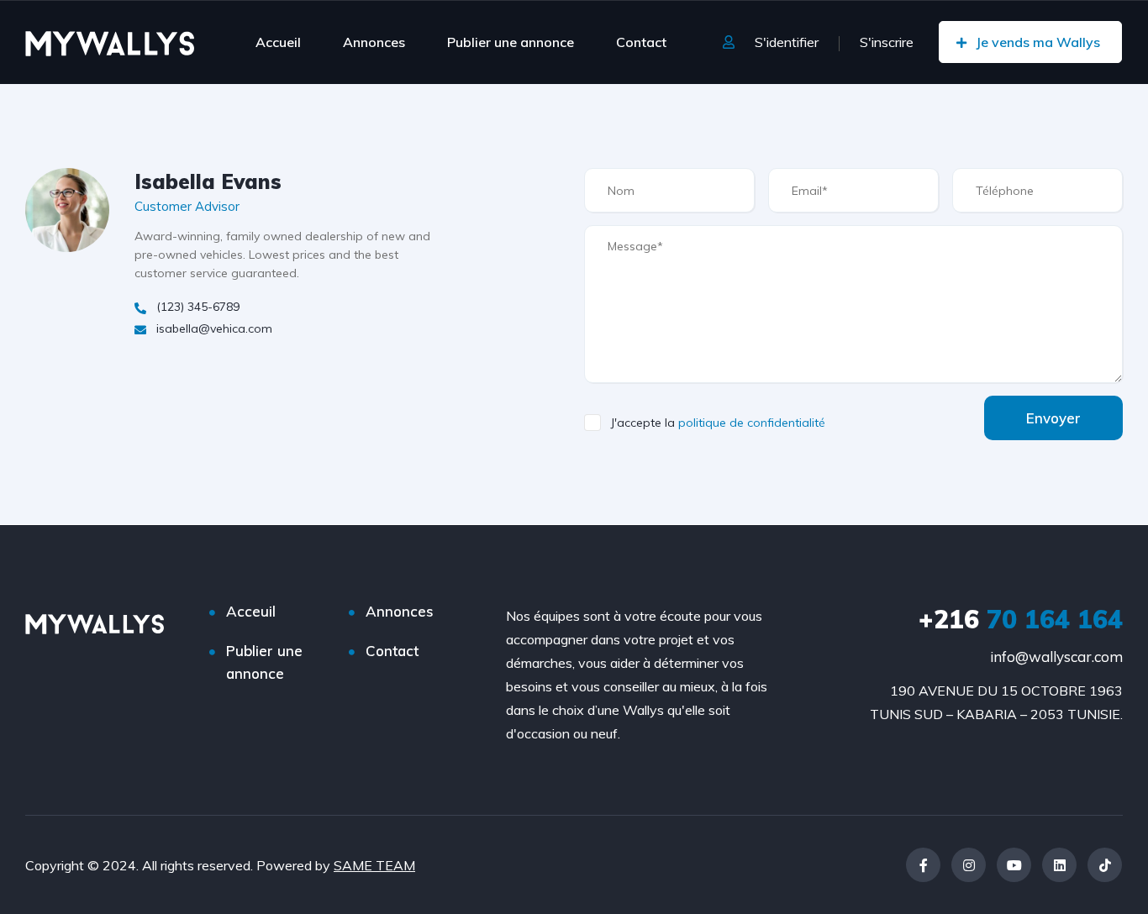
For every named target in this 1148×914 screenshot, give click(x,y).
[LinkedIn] (1059, 865)
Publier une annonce (510, 42)
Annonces (374, 42)
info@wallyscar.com (1056, 656)
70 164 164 (1021, 619)
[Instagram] (968, 865)
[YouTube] (1014, 865)
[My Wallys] (109, 42)
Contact (641, 42)
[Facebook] (923, 865)
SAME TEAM (374, 865)
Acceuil (251, 611)
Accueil (278, 42)
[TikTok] (1104, 865)
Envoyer (1053, 418)
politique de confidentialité (751, 422)
